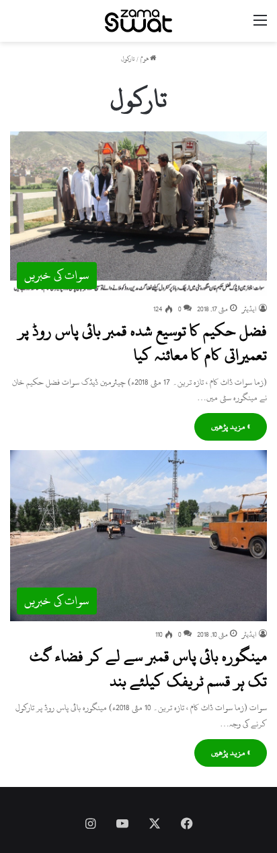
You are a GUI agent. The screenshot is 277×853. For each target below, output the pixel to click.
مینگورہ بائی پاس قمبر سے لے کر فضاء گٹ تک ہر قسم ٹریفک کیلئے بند (148, 668)
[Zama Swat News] (138, 20)
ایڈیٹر (249, 309)
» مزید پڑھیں (230, 426)
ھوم (145, 59)
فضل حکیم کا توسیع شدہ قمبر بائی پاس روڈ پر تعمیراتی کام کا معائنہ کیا (142, 343)
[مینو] (260, 26)
